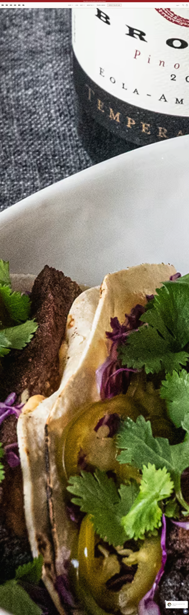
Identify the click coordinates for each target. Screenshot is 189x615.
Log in (177, 5)
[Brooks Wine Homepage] (12, 5)
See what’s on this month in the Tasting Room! (94, 1)
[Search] (183, 5)
